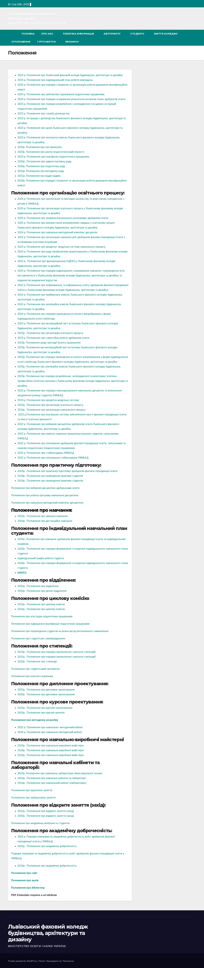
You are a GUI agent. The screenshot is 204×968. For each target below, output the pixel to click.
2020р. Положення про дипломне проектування (46, 694)
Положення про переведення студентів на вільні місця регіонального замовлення (59, 631)
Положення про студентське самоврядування (38, 638)
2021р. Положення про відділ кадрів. (39, 175)
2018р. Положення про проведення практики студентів (50, 475)
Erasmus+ (72, 41)
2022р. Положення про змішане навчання (43, 516)
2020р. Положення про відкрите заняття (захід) (46, 815)
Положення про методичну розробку (34, 720)
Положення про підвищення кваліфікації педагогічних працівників (50, 623)
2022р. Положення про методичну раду (41, 171)
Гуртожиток (46, 41)
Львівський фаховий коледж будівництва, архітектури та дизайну (48, 933)
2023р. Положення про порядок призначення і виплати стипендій (56, 652)
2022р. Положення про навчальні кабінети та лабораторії (52, 778)
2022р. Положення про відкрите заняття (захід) (46, 811)
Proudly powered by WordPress (23, 961)
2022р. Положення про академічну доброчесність (47, 846)
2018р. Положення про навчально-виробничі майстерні (51, 750)
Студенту (137, 33)
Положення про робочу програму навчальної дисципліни (44, 495)
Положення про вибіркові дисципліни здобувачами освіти (45, 488)
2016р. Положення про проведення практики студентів (50, 480)
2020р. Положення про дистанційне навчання (45, 521)
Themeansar (68, 961)
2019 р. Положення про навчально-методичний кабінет (50, 732)
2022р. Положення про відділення (38, 586)
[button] (189, 37)
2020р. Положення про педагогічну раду (41, 166)
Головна (28, 33)
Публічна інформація (78, 33)
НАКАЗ (22, 572)
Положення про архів (24, 880)
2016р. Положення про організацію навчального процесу (52, 409)
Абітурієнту (112, 33)
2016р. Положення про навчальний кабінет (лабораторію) (52, 783)
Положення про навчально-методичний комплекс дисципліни (47, 502)
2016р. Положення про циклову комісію (41, 609)
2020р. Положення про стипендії (37, 661)
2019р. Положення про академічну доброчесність (47, 865)
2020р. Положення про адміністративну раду (44, 161)
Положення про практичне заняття (31, 790)
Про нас (47, 33)
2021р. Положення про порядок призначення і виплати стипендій (56, 656)
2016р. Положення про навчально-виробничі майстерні (51, 755)
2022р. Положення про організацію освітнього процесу (50, 405)
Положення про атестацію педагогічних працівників (42, 616)
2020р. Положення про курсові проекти (41, 712)
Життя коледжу (166, 33)
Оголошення (20, 41)
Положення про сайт (24, 873)
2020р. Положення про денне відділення (42, 591)
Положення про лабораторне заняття (33, 797)
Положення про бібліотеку (28, 887)
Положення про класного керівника (32, 676)
